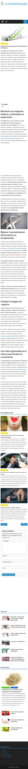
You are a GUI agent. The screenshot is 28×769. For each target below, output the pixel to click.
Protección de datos (6, 756)
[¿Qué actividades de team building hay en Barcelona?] (6, 627)
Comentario (6, 541)
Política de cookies (6, 754)
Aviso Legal (4, 752)
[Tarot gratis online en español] (6, 713)
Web (4, 568)
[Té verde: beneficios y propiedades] (6, 729)
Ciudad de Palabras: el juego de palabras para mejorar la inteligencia (17, 659)
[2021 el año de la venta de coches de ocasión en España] (14, 460)
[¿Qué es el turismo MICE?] (6, 643)
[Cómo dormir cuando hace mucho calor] (6, 635)
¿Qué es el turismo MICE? (18, 641)
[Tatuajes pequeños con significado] (6, 721)
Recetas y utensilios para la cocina (24, 524)
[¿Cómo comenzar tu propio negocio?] (14, 495)
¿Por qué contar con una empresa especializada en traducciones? (5, 524)
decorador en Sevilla (6, 336)
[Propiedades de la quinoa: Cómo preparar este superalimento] (14, 679)
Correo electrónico (7, 562)
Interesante (4, 43)
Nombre (5, 555)
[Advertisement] (15, 10)
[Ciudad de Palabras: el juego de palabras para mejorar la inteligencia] (6, 659)
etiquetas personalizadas (15, 248)
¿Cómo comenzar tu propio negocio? (10, 507)
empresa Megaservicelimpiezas (12, 138)
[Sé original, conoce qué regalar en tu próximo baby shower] (6, 618)
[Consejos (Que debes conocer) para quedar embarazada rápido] (14, 423)
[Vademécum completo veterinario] (6, 651)
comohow (24, 369)
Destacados (5, 667)
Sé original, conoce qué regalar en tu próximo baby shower (17, 618)
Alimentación (6, 687)
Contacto (4, 751)
